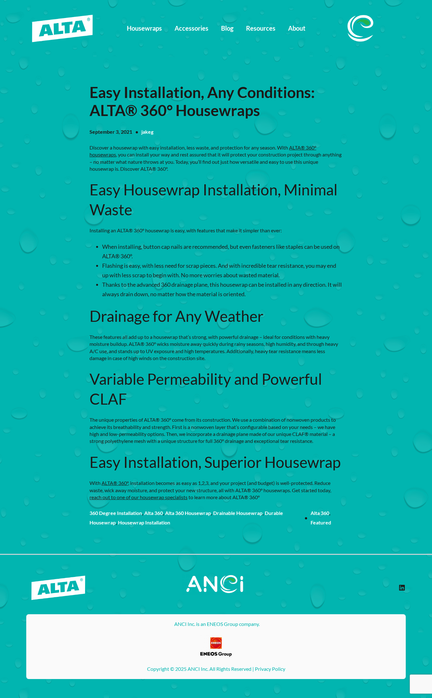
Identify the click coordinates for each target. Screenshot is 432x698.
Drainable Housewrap (237, 513)
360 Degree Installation (115, 513)
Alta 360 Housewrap (188, 513)
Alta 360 (153, 513)
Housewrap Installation (144, 522)
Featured (321, 522)
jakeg (147, 132)
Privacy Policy (270, 669)
